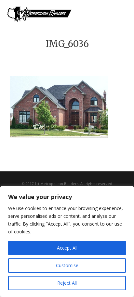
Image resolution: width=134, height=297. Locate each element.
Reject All (67, 283)
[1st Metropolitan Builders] (39, 18)
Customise (67, 265)
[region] (67, 241)
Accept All (67, 248)
